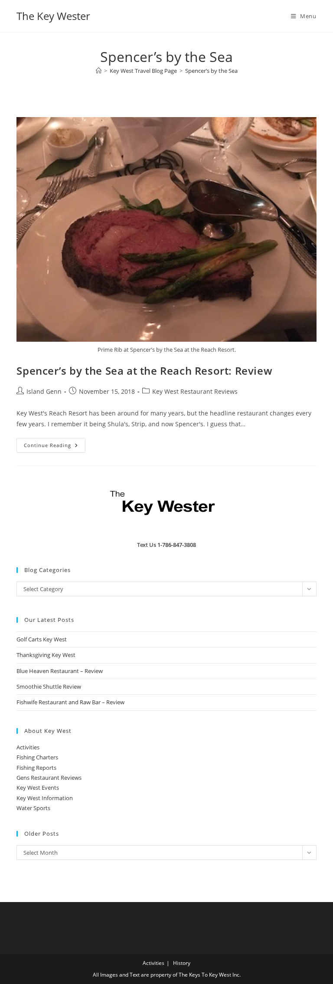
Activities (27, 747)
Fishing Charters (37, 757)
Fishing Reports (36, 768)
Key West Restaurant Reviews (195, 391)
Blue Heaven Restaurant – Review (59, 671)
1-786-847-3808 (176, 545)
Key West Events (37, 787)
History (181, 963)
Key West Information (44, 798)
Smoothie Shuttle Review (48, 686)
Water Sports (33, 808)
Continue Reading (54, 447)
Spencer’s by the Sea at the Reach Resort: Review (144, 370)
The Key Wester (53, 16)
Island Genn (44, 391)
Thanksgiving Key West (45, 655)
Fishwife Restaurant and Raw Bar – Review (70, 702)
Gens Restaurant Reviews (49, 777)
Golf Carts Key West (41, 639)
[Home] (98, 71)
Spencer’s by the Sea (211, 71)
